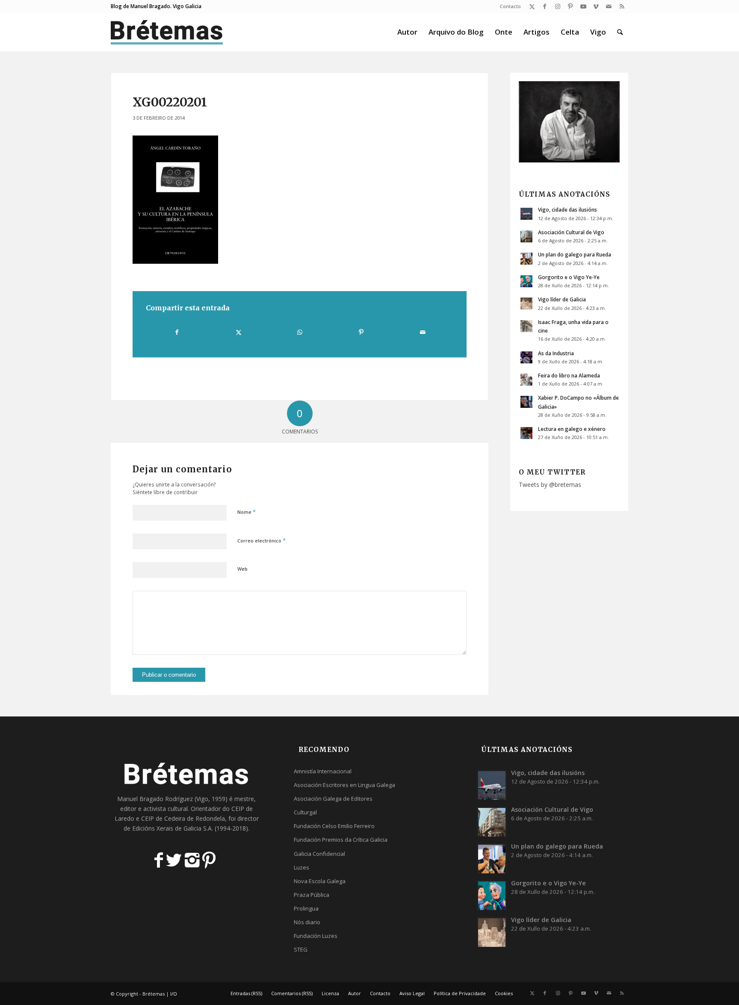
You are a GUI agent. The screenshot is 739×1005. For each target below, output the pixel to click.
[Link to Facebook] (544, 6)
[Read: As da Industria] (526, 357)
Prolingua (306, 908)
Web (242, 569)
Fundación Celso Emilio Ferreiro (334, 826)
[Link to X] (532, 6)
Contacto (510, 6)
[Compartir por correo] (422, 332)
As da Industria (556, 353)
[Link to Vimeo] (596, 6)
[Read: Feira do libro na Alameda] (526, 379)
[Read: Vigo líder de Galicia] (526, 303)
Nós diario (307, 922)
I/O (173, 993)
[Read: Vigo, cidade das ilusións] (526, 213)
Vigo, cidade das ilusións (567, 209)
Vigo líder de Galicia (562, 299)
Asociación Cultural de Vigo (571, 232)
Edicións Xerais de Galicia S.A (172, 828)
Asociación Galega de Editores (333, 798)
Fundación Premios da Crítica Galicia (340, 839)
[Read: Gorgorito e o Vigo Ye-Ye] (526, 281)
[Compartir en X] (238, 332)
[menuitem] (508, 6)
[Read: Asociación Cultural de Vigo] (526, 236)
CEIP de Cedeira (163, 818)
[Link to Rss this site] (621, 6)
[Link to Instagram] (557, 6)
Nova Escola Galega (320, 881)
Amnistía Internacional (323, 771)
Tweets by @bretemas (550, 484)
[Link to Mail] (609, 6)
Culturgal (305, 812)
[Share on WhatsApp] (299, 332)
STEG (300, 949)
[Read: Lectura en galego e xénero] (526, 433)
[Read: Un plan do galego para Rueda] (526, 258)
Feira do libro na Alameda (569, 375)
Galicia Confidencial (319, 854)
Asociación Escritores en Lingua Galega (344, 785)
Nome (246, 512)
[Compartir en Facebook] (176, 332)
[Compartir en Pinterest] (361, 332)
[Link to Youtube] (583, 6)
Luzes (301, 867)
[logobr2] (167, 32)
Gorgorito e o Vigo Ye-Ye (569, 277)
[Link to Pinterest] (570, 6)
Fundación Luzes (315, 936)
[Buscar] (620, 32)
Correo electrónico (261, 540)
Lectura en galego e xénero (572, 428)
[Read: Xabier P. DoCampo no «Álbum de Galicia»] (526, 402)
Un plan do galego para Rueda (574, 254)
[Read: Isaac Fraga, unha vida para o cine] (526, 326)
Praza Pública (311, 895)
